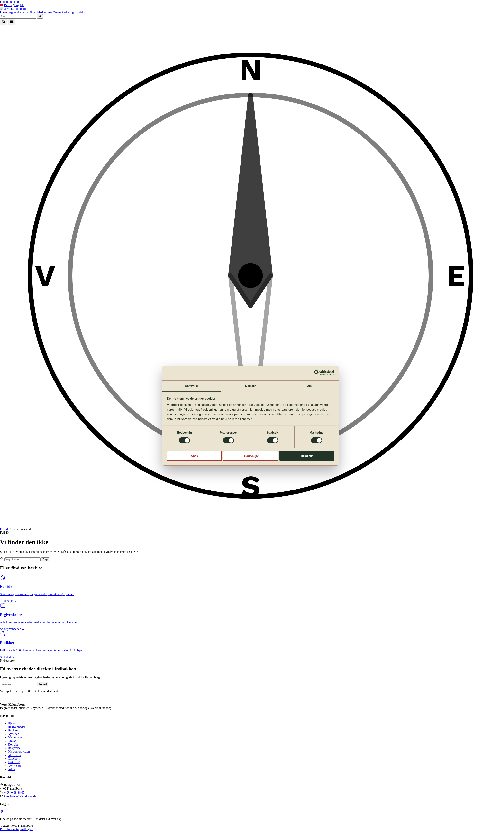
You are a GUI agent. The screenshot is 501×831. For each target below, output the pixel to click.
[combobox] (18, 17)
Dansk (8, 5)
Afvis (194, 456)
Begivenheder (16, 12)
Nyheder (13, 734)
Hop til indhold (9, 1)
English (19, 5)
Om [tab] (309, 385)
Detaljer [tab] (250, 385)
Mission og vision (19, 751)
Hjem (3, 12)
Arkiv (11, 769)
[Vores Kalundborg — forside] (13, 697)
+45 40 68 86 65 (14, 792)
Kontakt (80, 12)
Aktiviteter (14, 755)
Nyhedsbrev (15, 765)
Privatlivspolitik (9, 829)
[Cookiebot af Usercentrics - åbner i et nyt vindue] (317, 373)
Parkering (68, 12)
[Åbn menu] (11, 22)
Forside (4, 529)
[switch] (228, 440)
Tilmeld (43, 684)
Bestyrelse (14, 748)
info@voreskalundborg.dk (20, 796)
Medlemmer (44, 12)
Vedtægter (26, 829)
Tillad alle (306, 456)
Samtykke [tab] (192, 385)
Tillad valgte (250, 456)
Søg (45, 559)
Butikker (31, 12)
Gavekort (13, 758)
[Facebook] (1, 812)
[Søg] (40, 16)
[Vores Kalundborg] (13, 8)
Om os (57, 12)
